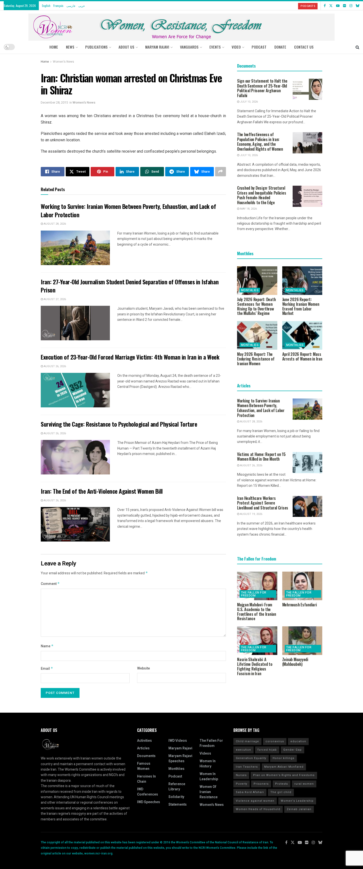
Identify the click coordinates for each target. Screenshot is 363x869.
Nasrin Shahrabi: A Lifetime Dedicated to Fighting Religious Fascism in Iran (254, 666)
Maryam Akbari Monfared (283, 767)
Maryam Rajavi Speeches (180, 758)
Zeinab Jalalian (299, 809)
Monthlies (250, 290)
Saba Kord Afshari (250, 792)
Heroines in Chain (146, 779)
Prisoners (261, 784)
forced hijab (267, 750)
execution (243, 750)
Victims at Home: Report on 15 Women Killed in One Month (261, 456)
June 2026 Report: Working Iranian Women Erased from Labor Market (300, 306)
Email (47, 668)
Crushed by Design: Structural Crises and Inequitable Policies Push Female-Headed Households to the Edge (261, 195)
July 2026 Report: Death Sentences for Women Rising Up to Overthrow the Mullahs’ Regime (256, 306)
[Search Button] (357, 47)
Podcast (175, 776)
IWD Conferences (147, 792)
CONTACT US (304, 47)
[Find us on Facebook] (325, 5)
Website (143, 668)
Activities (144, 740)
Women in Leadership (209, 776)
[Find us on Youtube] (338, 5)
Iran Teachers (247, 767)
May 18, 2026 (248, 209)
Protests (281, 784)
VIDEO (236, 47)
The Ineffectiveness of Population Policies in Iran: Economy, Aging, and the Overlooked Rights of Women (260, 141)
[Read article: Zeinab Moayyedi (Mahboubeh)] (302, 640)
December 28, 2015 (54, 102)
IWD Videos (177, 740)
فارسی (70, 5)
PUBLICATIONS (96, 47)
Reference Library (176, 786)
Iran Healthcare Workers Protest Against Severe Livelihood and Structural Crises (262, 503)
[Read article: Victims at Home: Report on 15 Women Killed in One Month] (307, 462)
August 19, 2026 (250, 514)
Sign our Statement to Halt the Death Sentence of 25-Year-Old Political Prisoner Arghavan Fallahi (262, 88)
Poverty (241, 784)
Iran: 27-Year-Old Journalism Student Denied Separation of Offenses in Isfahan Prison (130, 285)
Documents (146, 756)
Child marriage (247, 741)
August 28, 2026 (54, 224)
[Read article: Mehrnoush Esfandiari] (302, 586)
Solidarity (176, 796)
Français (58, 5)
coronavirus (274, 741)
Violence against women (255, 801)
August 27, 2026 (54, 299)
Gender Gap (292, 750)
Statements (177, 804)
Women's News (63, 61)
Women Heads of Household (258, 809)
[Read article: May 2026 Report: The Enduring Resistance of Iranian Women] (257, 335)
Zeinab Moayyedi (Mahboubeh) (295, 661)
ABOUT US (126, 47)
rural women (304, 784)
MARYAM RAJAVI (157, 47)
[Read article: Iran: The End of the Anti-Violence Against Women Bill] (75, 524)
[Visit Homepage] (181, 25)
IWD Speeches (148, 802)
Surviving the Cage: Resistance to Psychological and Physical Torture (119, 423)
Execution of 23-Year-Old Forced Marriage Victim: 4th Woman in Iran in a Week (130, 356)
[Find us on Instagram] (350, 5)
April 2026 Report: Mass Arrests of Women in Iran (302, 356)
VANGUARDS (189, 47)
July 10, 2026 (248, 102)
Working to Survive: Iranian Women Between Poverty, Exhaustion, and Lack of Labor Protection (128, 210)
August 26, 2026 (54, 366)
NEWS (70, 47)
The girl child (280, 792)
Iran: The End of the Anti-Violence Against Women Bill (102, 491)
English (46, 5)
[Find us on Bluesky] (357, 5)
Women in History (208, 764)
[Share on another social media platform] (220, 171)
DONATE (280, 47)
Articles (143, 748)
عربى (81, 5)
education (298, 741)
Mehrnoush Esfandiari (299, 605)
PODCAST (259, 47)
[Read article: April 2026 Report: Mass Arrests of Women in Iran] (302, 335)
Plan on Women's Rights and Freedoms (284, 775)
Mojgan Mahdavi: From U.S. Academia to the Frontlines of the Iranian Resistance (256, 611)
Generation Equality (251, 758)
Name (47, 646)
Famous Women (143, 766)
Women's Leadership (297, 801)
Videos (205, 753)
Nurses (241, 775)
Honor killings (283, 758)
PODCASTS (308, 6)
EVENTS (215, 47)
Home (53, 47)
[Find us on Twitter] (331, 5)
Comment (50, 583)
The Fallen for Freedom (253, 594)
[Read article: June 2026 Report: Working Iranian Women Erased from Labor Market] (302, 280)
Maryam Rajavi (180, 748)
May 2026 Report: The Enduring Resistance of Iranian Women (256, 358)
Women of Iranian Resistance (209, 792)
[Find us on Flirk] (344, 5)
